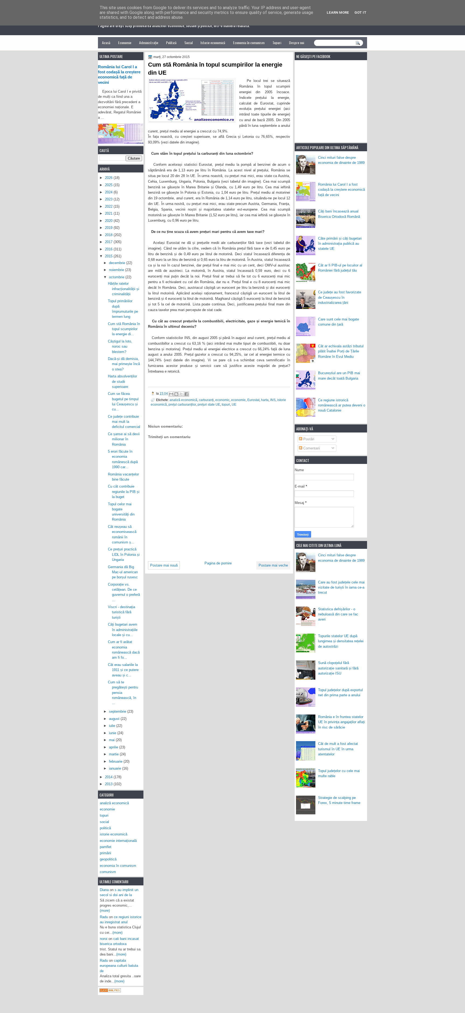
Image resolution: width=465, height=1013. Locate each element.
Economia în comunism (249, 42)
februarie (116, 761)
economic (222, 400)
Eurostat (253, 400)
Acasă (106, 42)
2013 (109, 784)
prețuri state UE (209, 404)
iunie (113, 733)
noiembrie (117, 270)
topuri (226, 404)
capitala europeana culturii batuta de (119, 965)
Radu (104, 917)
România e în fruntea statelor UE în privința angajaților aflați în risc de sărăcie (341, 722)
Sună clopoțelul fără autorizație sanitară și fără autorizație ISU (338, 668)
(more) (105, 911)
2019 (109, 228)
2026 (109, 178)
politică (105, 828)
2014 (109, 777)
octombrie (117, 277)
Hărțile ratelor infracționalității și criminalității (123, 289)
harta (265, 400)
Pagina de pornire (218, 563)
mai (112, 740)
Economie (124, 42)
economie (238, 400)
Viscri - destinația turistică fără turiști (121, 612)
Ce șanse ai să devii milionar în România (124, 439)
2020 (109, 221)
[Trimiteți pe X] (181, 394)
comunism (108, 872)
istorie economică (113, 834)
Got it (360, 12)
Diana (104, 890)
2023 (109, 199)
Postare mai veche (273, 565)
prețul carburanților (182, 404)
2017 (109, 242)
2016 (109, 249)
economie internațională (118, 841)
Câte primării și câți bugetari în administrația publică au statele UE (340, 243)
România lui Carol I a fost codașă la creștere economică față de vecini (341, 189)
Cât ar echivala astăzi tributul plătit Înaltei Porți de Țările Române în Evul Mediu (341, 351)
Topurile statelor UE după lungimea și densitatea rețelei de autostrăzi (341, 641)
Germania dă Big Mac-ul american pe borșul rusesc (123, 572)
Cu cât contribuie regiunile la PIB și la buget (123, 491)
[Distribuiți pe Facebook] (186, 394)
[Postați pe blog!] (176, 394)
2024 (109, 192)
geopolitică (108, 859)
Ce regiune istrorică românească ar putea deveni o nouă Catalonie (341, 405)
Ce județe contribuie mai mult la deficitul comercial (124, 421)
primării (105, 853)
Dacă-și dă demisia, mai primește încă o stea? (124, 364)
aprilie (114, 747)
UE (234, 404)
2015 (109, 256)
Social (188, 42)
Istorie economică (212, 42)
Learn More (338, 12)
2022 (109, 206)
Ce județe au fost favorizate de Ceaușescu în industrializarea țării (339, 297)
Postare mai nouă (164, 565)
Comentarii (311, 448)
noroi (103, 939)
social (104, 822)
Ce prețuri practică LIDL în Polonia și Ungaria (124, 554)
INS (273, 400)
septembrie (118, 711)
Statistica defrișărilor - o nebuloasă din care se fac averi (338, 614)
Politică (171, 42)
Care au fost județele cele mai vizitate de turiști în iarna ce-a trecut (341, 587)
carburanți (206, 400)
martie (114, 754)
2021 (109, 213)
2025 (109, 185)
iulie (112, 726)
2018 (109, 235)
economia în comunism (118, 866)
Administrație (148, 42)
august (115, 719)
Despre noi (296, 42)
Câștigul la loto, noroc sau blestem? (120, 346)
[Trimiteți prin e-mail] (171, 394)
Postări (308, 439)
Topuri (276, 42)
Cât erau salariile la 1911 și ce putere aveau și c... (123, 670)
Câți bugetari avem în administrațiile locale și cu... (123, 629)
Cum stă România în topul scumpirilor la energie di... (124, 329)
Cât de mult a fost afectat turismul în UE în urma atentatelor (338, 749)
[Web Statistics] (110, 991)
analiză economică (183, 400)
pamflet (105, 847)
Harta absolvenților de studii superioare (122, 381)
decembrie (117, 263)
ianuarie (115, 768)
